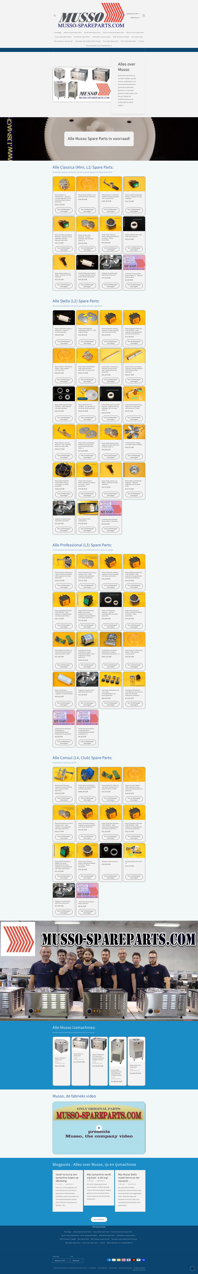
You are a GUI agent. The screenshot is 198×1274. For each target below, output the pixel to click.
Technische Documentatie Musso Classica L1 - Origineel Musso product (134, 275)
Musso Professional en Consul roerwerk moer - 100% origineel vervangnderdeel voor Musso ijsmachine (87, 575)
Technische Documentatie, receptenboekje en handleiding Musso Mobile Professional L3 (86, 731)
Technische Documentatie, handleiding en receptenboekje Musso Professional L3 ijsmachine (63, 731)
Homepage (67, 1232)
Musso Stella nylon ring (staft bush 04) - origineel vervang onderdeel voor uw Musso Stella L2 (111, 407)
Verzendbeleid (113, 1268)
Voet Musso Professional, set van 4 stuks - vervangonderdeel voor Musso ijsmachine (110, 692)
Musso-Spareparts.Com (64, 1268)
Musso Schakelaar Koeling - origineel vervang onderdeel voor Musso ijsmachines (110, 330)
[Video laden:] (99, 1128)
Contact (102, 1243)
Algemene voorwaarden (139, 1270)
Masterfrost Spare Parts (107, 1235)
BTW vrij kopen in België (68, 1239)
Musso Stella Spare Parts (101, 1232)
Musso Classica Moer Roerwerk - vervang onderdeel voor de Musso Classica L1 (85, 237)
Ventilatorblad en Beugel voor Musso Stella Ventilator (133, 443)
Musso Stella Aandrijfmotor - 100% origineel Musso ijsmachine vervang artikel (87, 368)
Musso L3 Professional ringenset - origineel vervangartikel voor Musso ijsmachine (110, 613)
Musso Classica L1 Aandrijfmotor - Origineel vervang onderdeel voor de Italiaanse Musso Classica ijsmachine (63, 198)
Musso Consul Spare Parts (70, 1235)
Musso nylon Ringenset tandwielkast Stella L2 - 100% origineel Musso (87, 330)
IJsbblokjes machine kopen (126, 1235)
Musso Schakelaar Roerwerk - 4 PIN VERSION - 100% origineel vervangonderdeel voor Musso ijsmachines (134, 331)
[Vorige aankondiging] (53, 50)
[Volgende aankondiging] (144, 50)
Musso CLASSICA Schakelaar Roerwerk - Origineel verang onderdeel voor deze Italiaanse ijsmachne (63, 237)
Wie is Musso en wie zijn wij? (100, 1239)
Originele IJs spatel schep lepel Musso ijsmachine (109, 274)
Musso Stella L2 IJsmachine (78, 1055)
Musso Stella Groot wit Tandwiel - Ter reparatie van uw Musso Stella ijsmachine (86, 406)
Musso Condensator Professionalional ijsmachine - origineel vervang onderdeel (64, 692)
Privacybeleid (92, 1268)
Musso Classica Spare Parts (82, 1232)
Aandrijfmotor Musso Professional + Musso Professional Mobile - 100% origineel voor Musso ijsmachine (86, 654)
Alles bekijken (99, 1219)
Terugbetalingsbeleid (139, 1268)
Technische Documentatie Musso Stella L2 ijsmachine (110, 520)
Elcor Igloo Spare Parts (73, 1243)
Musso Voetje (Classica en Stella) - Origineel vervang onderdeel (63, 275)
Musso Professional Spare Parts (121, 1232)
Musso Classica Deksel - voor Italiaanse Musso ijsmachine (87, 195)
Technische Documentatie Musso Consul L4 (86, 902)
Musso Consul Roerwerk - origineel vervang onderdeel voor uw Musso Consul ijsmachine (63, 788)
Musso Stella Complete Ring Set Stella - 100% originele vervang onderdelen (63, 406)
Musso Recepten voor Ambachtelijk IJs (120, 1243)
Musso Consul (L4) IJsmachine (135, 1066)
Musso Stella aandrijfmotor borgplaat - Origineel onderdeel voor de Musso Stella (133, 483)
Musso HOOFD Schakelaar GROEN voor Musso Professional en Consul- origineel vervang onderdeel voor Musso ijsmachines (86, 614)
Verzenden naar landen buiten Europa (124, 1239)
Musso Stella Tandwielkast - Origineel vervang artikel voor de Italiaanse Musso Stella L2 (86, 445)
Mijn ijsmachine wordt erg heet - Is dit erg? (99, 1176)
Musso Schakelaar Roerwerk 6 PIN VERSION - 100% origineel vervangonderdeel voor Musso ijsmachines (63, 613)
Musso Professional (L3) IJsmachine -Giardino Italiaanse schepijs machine (98, 1057)
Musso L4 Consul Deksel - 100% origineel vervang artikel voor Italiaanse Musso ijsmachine (134, 788)
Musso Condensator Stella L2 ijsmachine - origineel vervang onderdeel (63, 330)
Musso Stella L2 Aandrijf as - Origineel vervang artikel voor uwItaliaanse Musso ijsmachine (110, 369)
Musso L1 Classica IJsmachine (60, 1059)
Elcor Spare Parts (83, 1239)
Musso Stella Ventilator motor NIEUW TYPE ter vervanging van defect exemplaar (62, 483)
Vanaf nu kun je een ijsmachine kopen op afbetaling (67, 1177)
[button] (55, 15)
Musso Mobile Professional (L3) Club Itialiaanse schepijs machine (116, 1072)
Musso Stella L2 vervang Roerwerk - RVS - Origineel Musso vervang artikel (63, 444)
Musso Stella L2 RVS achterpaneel (84, 520)
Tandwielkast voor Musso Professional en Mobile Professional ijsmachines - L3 (110, 652)
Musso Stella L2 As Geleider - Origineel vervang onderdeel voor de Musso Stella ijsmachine (133, 369)
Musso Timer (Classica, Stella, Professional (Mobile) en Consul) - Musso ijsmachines (110, 237)
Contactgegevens (102, 1268)
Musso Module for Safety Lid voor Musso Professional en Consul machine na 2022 (63, 652)
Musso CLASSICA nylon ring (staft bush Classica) (133, 235)
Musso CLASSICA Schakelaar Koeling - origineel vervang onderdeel (133, 196)
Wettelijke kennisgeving (125, 1268)
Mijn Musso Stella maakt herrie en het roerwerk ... (128, 1177)
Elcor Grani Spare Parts (90, 1243)
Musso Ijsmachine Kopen (89, 1235)
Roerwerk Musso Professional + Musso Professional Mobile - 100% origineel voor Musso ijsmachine (64, 575)
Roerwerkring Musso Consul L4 (133, 862)
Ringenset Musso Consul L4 (110, 861)
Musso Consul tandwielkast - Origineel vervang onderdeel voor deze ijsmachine (86, 787)
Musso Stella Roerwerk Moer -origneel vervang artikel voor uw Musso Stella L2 (110, 445)
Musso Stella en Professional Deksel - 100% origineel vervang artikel (63, 368)
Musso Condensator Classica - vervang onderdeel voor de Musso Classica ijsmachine (86, 275)
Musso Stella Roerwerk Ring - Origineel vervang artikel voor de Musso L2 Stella (134, 406)
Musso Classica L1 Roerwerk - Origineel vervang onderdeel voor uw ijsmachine (110, 196)
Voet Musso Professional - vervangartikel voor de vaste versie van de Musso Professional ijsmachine (133, 692)
